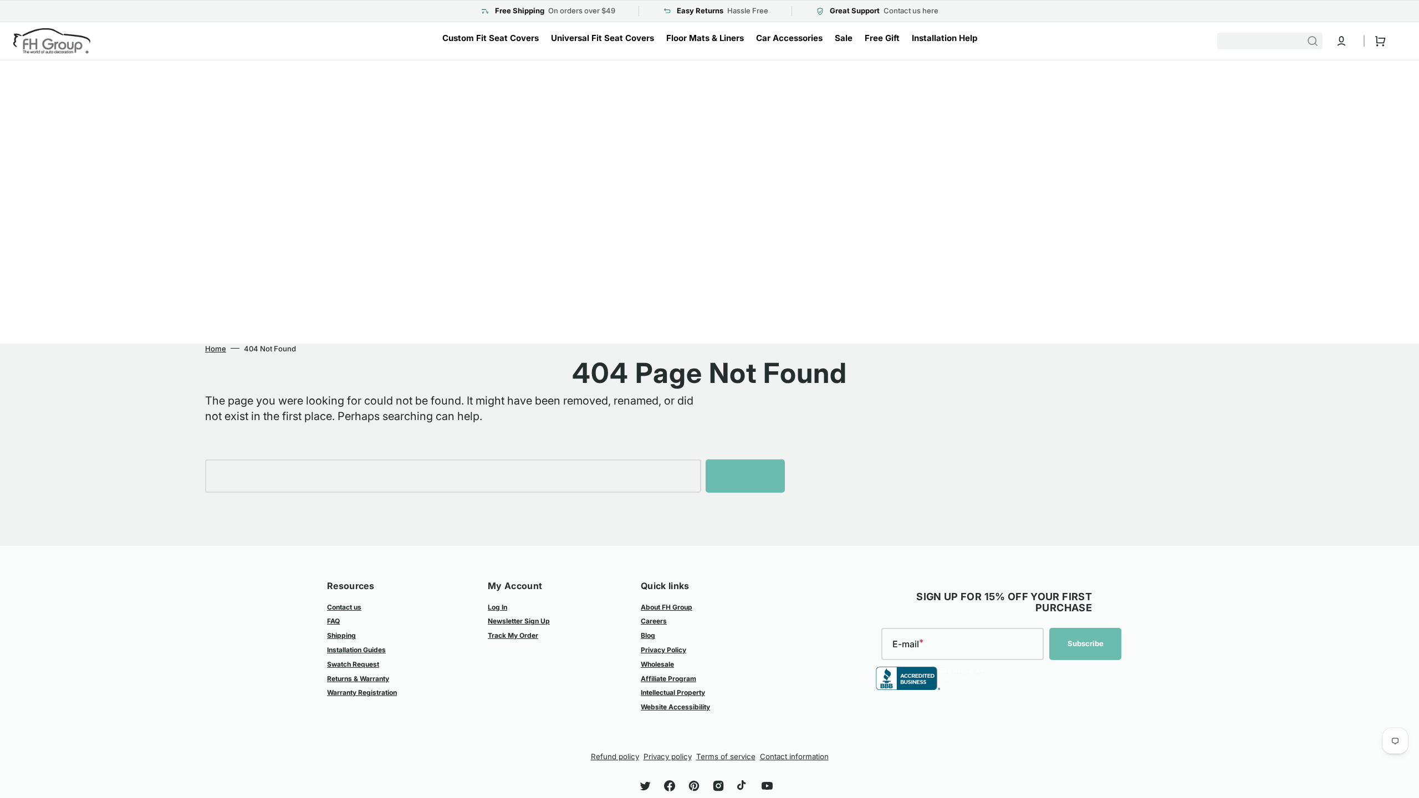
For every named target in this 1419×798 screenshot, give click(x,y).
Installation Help (944, 38)
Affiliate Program (668, 678)
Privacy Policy (663, 650)
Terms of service (726, 756)
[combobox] (1270, 41)
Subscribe (1086, 643)
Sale (844, 38)
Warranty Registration (362, 692)
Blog (648, 635)
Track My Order (513, 635)
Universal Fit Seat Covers (602, 38)
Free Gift (882, 38)
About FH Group (666, 607)
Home (215, 348)
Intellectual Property (673, 692)
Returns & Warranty (358, 678)
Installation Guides (356, 650)
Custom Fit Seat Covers (490, 38)
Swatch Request (353, 664)
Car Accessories (789, 38)
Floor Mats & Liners (705, 38)
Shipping (341, 635)
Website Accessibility (675, 707)
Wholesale (657, 664)
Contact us (344, 607)
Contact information (794, 756)
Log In (497, 607)
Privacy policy (668, 756)
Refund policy (615, 756)
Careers (654, 621)
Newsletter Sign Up (519, 621)
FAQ (333, 621)
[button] (1341, 41)
